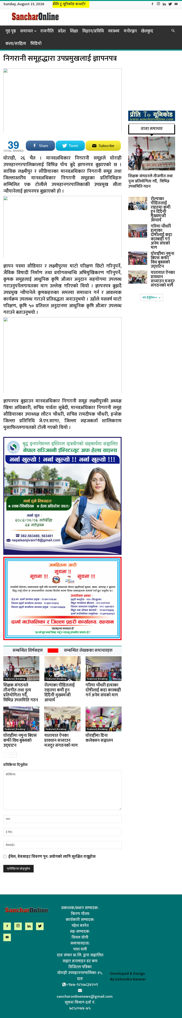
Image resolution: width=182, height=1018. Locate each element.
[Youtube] (176, 4)
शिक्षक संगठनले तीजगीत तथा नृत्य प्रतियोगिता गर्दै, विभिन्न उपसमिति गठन (20, 693)
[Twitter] (170, 4)
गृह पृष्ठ (10, 31)
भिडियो (35, 43)
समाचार (26, 31)
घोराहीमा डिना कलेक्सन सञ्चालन (99, 738)
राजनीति (47, 31)
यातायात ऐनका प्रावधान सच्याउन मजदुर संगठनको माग (61, 740)
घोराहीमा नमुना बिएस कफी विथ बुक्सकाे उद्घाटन (20, 740)
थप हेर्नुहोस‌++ (150, 297)
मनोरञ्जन (130, 31)
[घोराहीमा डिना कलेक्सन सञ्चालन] (104, 719)
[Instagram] (158, 4)
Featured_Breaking (15, 679)
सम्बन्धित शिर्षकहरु (28, 650)
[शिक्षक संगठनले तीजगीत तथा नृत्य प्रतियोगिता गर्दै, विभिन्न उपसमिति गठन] (21, 668)
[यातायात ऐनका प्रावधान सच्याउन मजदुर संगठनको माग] (62, 719)
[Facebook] (152, 4)
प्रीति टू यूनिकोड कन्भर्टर (69, 4)
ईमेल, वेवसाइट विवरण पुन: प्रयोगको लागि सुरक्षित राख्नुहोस (52, 856)
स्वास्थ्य (113, 31)
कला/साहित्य (15, 43)
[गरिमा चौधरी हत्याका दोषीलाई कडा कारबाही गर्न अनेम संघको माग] (104, 668)
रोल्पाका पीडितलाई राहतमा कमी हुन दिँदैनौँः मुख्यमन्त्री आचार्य (59, 693)
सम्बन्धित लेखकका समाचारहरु (88, 650)
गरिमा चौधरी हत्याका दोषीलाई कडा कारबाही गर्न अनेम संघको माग (103, 690)
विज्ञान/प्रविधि (93, 31)
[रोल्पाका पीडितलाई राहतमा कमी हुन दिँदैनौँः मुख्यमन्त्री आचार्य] (62, 668)
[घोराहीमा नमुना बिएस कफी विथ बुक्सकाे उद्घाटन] (21, 719)
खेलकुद (147, 31)
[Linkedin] (164, 4)
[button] (173, 31)
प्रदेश (62, 31)
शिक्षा (74, 31)
